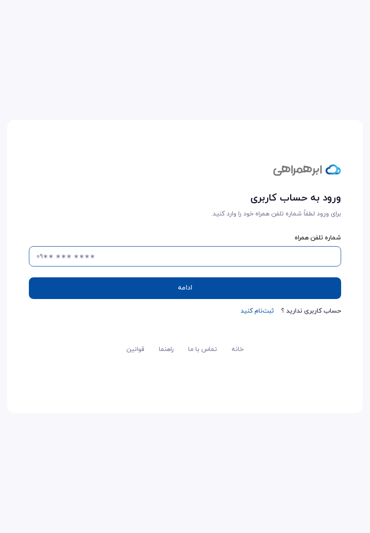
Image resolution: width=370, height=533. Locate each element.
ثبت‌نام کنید (257, 311)
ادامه (185, 288)
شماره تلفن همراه (318, 238)
